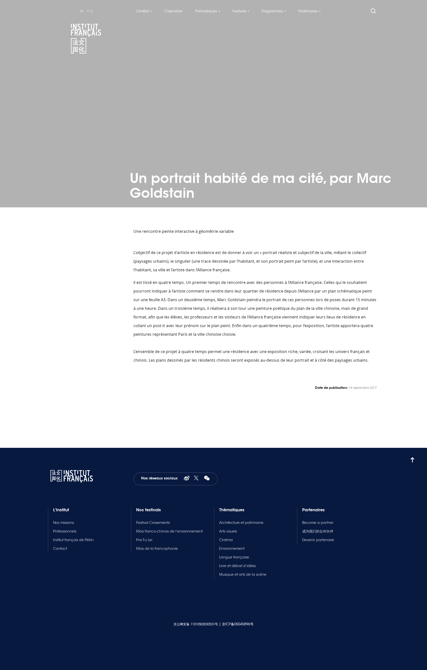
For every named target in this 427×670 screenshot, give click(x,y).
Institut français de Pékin (73, 540)
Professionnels (64, 531)
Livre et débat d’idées (237, 566)
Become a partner (318, 522)
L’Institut (142, 11)
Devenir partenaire (318, 540)
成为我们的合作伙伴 (317, 531)
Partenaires (308, 11)
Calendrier (174, 11)
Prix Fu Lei (144, 540)
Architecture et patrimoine (241, 522)
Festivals (239, 11)
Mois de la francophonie (157, 548)
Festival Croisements (153, 522)
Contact (60, 548)
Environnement (231, 548)
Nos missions (63, 522)
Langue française (234, 557)
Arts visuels (228, 531)
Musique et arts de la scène (242, 574)
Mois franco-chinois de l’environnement (169, 531)
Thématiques (206, 11)
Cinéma (226, 540)
